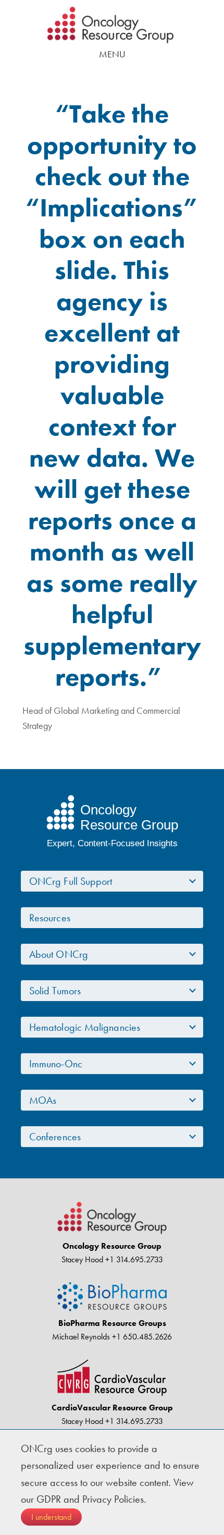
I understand (51, 1517)
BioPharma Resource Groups (112, 1323)
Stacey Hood (82, 1259)
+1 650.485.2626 (141, 1336)
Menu (112, 54)
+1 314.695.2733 (133, 1259)
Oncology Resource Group (112, 25)
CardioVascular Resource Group (112, 1407)
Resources (49, 917)
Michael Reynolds (81, 1336)
